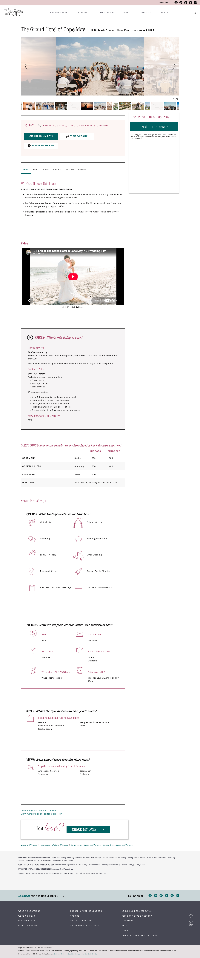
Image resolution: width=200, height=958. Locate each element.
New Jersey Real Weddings (61, 869)
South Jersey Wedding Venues (86, 845)
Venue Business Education (137, 911)
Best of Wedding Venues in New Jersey (71, 865)
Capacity (70, 170)
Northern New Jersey (91, 858)
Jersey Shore (133, 858)
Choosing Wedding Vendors (86, 911)
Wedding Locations (29, 911)
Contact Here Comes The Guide (140, 935)
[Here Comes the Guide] (11, 10)
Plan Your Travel (28, 926)
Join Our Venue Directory (137, 916)
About (36, 170)
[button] (24, 67)
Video (46, 170)
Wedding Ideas (26, 916)
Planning (83, 13)
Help (124, 926)
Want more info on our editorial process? (41, 814)
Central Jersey (108, 858)
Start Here (164, 3)
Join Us (164, 13)
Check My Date (84, 829)
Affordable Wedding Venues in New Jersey (55, 860)
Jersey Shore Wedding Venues (118, 845)
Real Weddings (27, 921)
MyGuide (74, 916)
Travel (127, 13)
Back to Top (191, 915)
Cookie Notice (74, 954)
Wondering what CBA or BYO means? (39, 810)
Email (26, 170)
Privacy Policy (60, 954)
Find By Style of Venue (149, 858)
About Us (146, 13)
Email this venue (154, 127)
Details (82, 170)
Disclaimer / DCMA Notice (84, 926)
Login (125, 930)
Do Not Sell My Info (90, 954)
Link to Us (127, 921)
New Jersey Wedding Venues (55, 845)
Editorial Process (81, 921)
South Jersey (120, 858)
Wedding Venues (59, 13)
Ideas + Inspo (106, 13)
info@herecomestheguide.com (93, 873)
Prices (57, 170)
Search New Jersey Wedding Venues (65, 858)
